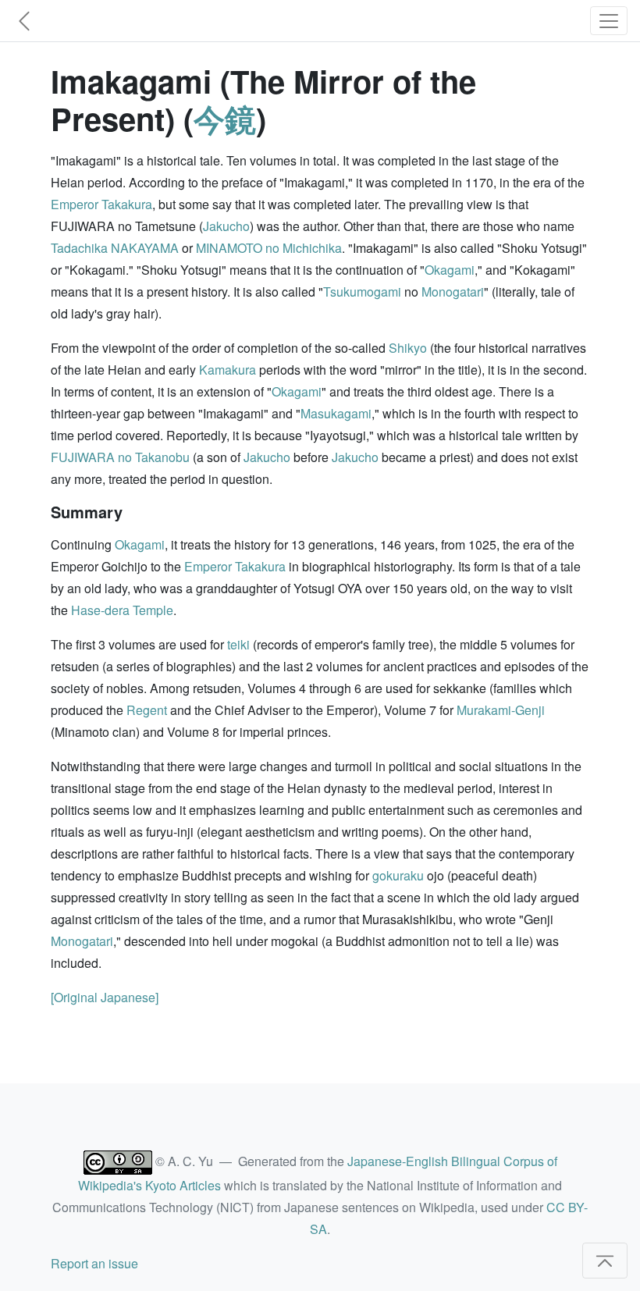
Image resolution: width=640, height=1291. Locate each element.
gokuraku (398, 875)
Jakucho (226, 226)
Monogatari (452, 292)
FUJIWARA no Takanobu (120, 457)
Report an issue (94, 1263)
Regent (146, 710)
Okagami (450, 270)
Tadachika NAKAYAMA (115, 248)
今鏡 (225, 118)
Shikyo (408, 348)
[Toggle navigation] (609, 20)
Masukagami (336, 413)
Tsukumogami (362, 292)
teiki (238, 644)
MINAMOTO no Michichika (269, 248)
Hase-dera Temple (122, 610)
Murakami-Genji (501, 710)
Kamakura (227, 370)
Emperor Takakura (101, 204)
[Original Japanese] (104, 997)
